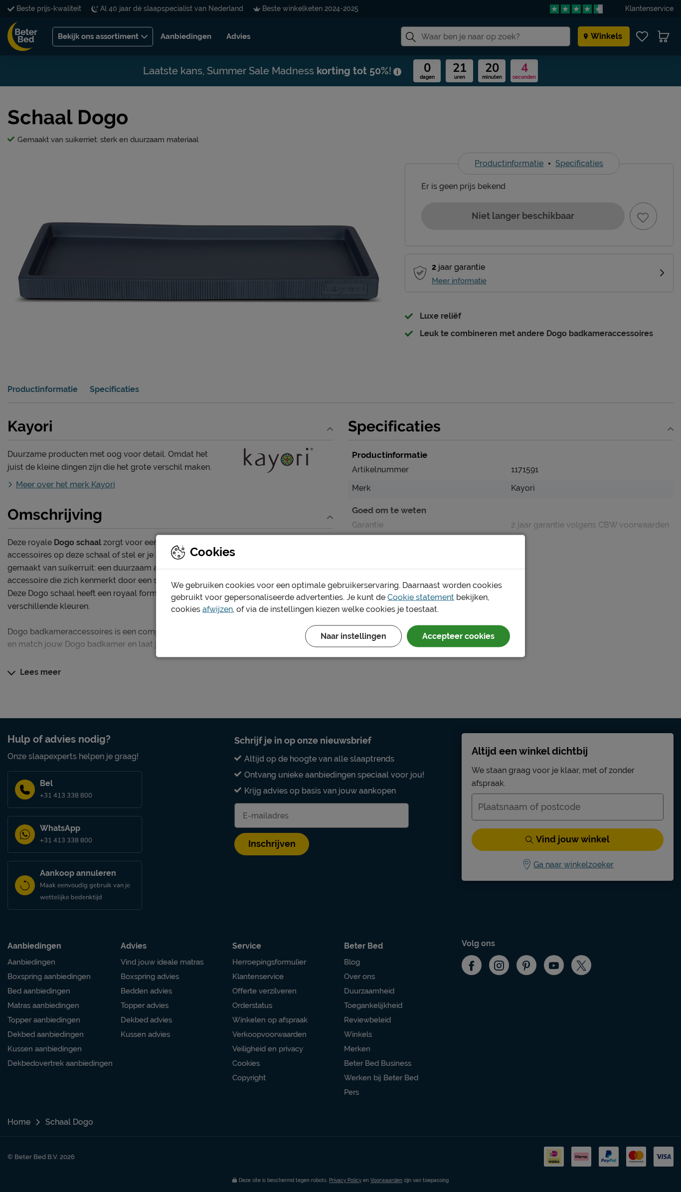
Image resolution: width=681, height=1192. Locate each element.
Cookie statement (420, 597)
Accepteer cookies (458, 636)
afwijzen (217, 609)
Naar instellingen (353, 636)
